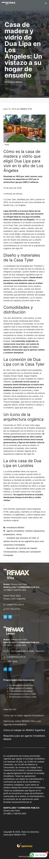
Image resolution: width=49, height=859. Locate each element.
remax (19, 534)
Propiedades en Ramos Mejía (22, 694)
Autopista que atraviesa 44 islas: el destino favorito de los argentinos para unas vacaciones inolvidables (23, 541)
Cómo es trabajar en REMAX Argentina (24, 730)
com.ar (22, 657)
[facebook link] (10, 617)
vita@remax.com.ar (15, 604)
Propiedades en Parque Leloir (22, 697)
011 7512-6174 (13, 609)
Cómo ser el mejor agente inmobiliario (23, 715)
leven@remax (12, 657)
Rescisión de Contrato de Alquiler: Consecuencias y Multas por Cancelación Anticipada (22, 551)
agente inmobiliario (15, 531)
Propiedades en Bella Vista (21, 685)
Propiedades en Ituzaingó (21, 691)
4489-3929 (11, 661)
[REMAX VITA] (9, 3)
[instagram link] (5, 617)
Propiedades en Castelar (20, 688)
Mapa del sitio (9, 709)
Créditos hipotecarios (35, 531)
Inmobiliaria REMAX (13, 82)
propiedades (9, 534)
